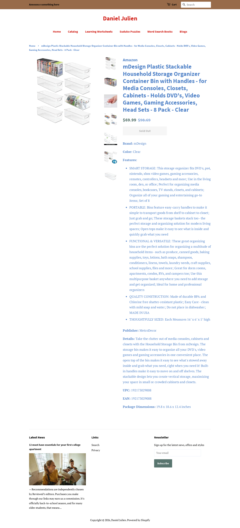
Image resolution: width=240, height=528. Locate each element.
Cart (174, 4)
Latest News (37, 437)
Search (95, 445)
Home (57, 31)
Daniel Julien (120, 18)
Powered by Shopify (138, 520)
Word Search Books (159, 31)
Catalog (73, 31)
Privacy (96, 450)
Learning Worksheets (98, 31)
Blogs (183, 31)
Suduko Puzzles (130, 31)
